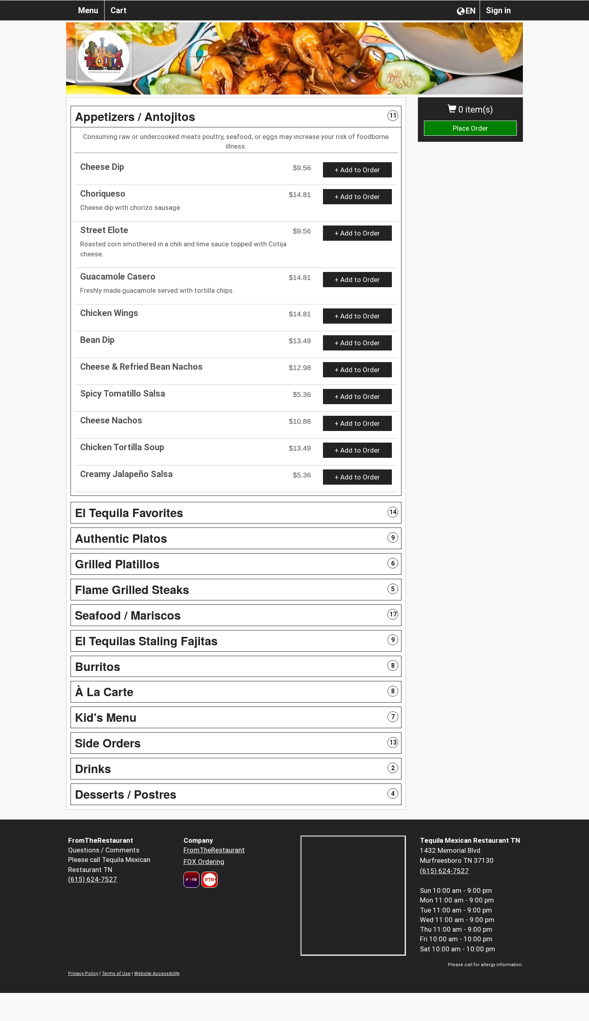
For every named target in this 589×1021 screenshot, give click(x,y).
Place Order (470, 128)
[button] (236, 116)
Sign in (498, 10)
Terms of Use (116, 973)
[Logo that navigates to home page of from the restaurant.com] (192, 880)
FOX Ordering (204, 862)
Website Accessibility (157, 973)
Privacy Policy (83, 973)
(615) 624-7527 (92, 879)
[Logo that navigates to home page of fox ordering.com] (209, 880)
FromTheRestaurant (214, 850)
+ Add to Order (357, 170)
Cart (119, 10)
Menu (88, 10)
